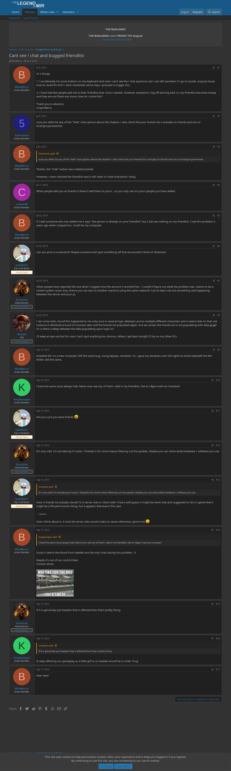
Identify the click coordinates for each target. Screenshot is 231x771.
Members (69, 12)
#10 (218, 380)
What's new (47, 12)
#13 (218, 479)
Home (15, 12)
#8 (218, 315)
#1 (218, 67)
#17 (218, 669)
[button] (57, 12)
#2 (218, 116)
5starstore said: (47, 153)
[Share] (214, 68)
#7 (218, 280)
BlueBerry (17, 60)
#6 (218, 246)
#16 (218, 638)
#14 (218, 529)
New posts (14, 18)
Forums (30, 12)
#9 (218, 349)
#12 (218, 445)
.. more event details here (115, 39)
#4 (218, 184)
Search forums (31, 18)
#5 (218, 215)
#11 (218, 410)
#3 (218, 146)
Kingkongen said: (48, 537)
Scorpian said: (46, 486)
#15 (218, 603)
